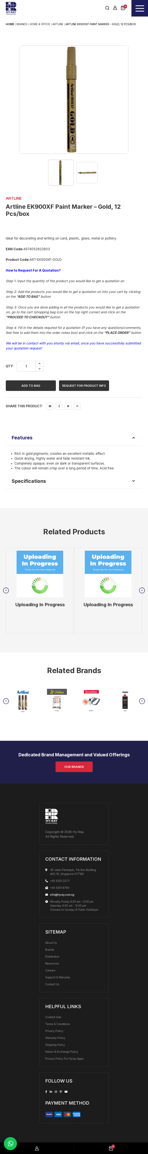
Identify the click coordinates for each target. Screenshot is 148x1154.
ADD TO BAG (30, 385)
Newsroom (52, 963)
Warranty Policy (55, 1037)
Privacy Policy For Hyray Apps (64, 1058)
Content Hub (53, 1017)
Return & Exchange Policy (61, 1051)
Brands (49, 949)
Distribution (52, 956)
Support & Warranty (57, 977)
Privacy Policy (54, 1031)
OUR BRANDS (74, 767)
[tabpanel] (40, 590)
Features (22, 438)
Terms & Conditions (57, 1024)
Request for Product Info (84, 385)
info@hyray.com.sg (62, 894)
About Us (51, 942)
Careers (50, 970)
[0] (123, 8)
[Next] (142, 590)
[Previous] (6, 590)
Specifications (29, 481)
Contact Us (52, 984)
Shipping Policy (55, 1044)
